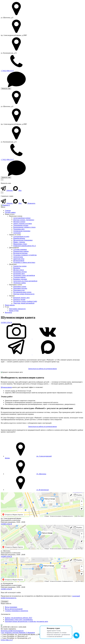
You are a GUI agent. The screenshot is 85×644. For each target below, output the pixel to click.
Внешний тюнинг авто (21, 297)
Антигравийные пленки (21, 218)
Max (20, 190)
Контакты (8, 312)
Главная (8, 210)
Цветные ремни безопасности (23, 294)
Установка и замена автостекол (24, 262)
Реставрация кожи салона (22, 292)
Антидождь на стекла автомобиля (25, 281)
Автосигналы (18, 257)
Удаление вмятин (19, 277)
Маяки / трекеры (19, 242)
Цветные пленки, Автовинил (23, 220)
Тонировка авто (18, 229)
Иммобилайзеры (19, 238)
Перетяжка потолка (20, 288)
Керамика (16, 268)
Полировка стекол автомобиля (24, 275)
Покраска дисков (19, 299)
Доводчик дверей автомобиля (23, 303)
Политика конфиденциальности (12, 631)
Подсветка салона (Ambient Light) (25, 301)
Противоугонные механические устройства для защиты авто (26, 621)
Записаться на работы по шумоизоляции (42, 369)
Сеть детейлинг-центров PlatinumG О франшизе (18, 632)
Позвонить (31, 203)
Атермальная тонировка (21, 231)
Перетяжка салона (19, 286)
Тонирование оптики (20, 225)
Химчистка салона (19, 266)
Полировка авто (19, 273)
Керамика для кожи (20, 279)
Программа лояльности (17, 309)
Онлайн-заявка (10, 212)
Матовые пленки (19, 221)
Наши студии (14, 310)
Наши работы (10, 305)
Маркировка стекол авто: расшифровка (19, 619)
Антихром (17, 233)
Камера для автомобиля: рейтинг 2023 (18, 618)
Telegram (9, 190)
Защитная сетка (18, 259)
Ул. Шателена (41, 474)
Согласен (5, 601)
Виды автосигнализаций (13, 609)
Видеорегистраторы (20, 253)
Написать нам (6, 88)
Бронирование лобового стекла (24, 227)
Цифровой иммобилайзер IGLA (24, 246)
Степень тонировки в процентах (16, 611)
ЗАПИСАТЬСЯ (6, 322)
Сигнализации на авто (21, 236)
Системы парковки (20, 249)
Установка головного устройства (25, 255)
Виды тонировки (11, 607)
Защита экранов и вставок (22, 223)
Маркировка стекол (20, 244)
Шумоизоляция (18, 260)
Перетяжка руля (18, 290)
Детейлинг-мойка (19, 283)
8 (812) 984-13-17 (7, 640)
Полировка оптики (20, 272)
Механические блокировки (23, 240)
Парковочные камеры (21, 251)
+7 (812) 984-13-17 (7, 71)
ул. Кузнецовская (42, 490)
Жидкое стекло (18, 270)
